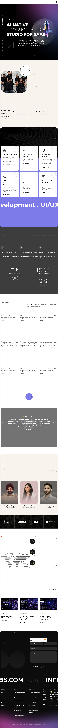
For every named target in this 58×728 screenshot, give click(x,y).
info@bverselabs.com (2, 21)
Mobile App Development (40, 304)
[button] (50, 138)
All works (29, 304)
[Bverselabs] (2, 2)
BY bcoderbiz (4, 620)
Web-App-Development (33, 306)
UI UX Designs (52, 304)
